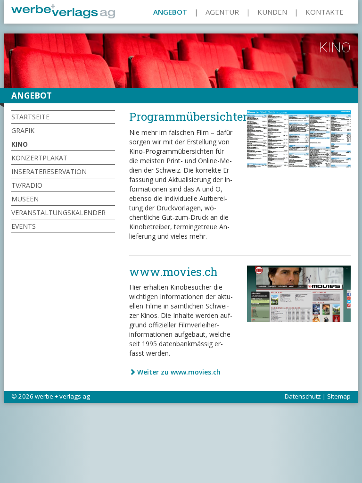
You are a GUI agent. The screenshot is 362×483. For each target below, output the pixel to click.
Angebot (170, 12)
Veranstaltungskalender (58, 212)
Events (23, 226)
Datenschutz (303, 396)
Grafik (22, 130)
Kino (19, 144)
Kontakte (324, 12)
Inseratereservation (49, 171)
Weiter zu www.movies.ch (179, 371)
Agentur (222, 12)
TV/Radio (26, 185)
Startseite (30, 116)
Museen (25, 198)
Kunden (272, 12)
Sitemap (339, 396)
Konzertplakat (39, 157)
